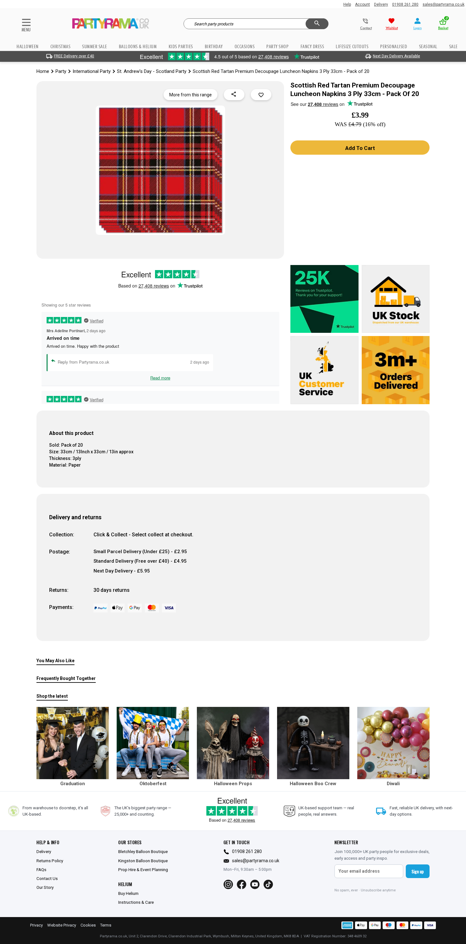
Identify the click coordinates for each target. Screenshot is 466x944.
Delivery (381, 4)
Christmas (60, 46)
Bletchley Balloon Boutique (143, 851)
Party (60, 71)
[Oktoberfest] (153, 743)
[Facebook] (241, 884)
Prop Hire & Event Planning (143, 869)
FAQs (41, 869)
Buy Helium (128, 893)
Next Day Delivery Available (396, 56)
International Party (92, 71)
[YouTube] (255, 884)
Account (362, 4)
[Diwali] (393, 743)
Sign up (417, 871)
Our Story (45, 887)
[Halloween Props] (233, 743)
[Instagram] (228, 884)
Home (42, 71)
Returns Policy (49, 860)
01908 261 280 (405, 4)
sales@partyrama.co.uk (443, 4)
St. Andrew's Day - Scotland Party (151, 71)
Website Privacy (61, 925)
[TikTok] (268, 884)
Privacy (36, 925)
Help (347, 4)
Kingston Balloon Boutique (143, 860)
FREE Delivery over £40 (74, 56)
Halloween (27, 46)
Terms (105, 925)
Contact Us (47, 878)
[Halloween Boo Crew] (313, 743)
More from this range (190, 94)
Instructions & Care (136, 902)
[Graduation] (72, 743)
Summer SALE (94, 46)
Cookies (88, 925)
